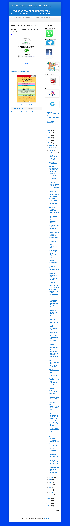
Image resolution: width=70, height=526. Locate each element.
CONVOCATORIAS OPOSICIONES (53, 118)
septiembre (52, 153)
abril (50, 487)
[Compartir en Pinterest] (32, 108)
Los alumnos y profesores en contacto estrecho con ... (53, 355)
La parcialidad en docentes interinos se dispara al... (53, 252)
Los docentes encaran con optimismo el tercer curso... (53, 423)
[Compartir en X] (30, 108)
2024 (49, 135)
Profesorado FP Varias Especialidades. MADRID (54, 269)
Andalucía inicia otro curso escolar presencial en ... (54, 471)
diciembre (52, 145)
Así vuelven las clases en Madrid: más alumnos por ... (54, 448)
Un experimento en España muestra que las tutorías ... (54, 227)
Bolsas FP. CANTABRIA (53, 163)
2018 (49, 503)
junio (51, 482)
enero (51, 495)
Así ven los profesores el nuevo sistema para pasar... (54, 194)
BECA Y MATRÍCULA (26, 104)
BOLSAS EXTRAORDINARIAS (53, 113)
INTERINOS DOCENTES (50, 122)
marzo (51, 490)
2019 (49, 500)
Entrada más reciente (17, 112)
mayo (51, 484)
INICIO (11, 17)
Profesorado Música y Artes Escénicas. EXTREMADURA (54, 186)
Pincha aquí (26, 63)
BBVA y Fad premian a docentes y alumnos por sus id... (53, 261)
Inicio (28, 112)
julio (50, 479)
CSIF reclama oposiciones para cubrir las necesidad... (54, 455)
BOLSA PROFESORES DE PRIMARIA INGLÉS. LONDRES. (54, 408)
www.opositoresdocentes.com (32, 5)
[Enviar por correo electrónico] (28, 108)
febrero (51, 492)
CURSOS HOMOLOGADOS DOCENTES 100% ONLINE (23, 17)
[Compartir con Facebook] (31, 108)
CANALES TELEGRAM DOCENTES (27, 20)
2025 (49, 132)
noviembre (52, 147)
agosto (51, 477)
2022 (49, 140)
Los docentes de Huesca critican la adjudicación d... (54, 235)
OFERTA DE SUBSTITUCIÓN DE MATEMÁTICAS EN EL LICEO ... (54, 293)
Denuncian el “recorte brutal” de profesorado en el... (54, 211)
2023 (49, 138)
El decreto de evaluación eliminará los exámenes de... (54, 320)
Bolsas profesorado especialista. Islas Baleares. (54, 157)
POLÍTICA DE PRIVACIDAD (15, 20)
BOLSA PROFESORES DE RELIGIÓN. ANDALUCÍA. (54, 416)
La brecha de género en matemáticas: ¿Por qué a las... (53, 303)
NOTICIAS (50, 125)
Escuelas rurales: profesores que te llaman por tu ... (54, 346)
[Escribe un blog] (29, 108)
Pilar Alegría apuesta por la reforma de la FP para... (53, 463)
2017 (49, 506)
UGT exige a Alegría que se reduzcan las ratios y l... (53, 169)
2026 (49, 130)
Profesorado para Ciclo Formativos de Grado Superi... (54, 285)
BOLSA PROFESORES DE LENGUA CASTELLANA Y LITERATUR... (54, 329)
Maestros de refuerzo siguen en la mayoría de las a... (54, 440)
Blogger (46, 518)
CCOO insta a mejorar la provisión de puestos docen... (53, 312)
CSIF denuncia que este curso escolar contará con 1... (54, 431)
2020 (49, 498)
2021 (49, 143)
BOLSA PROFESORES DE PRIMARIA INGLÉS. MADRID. (54, 399)
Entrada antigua (37, 112)
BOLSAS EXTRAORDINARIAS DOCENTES (42, 17)
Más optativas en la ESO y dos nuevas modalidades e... (53, 202)
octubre (51, 150)
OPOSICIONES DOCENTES (40, 20)
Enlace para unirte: (26, 61)
